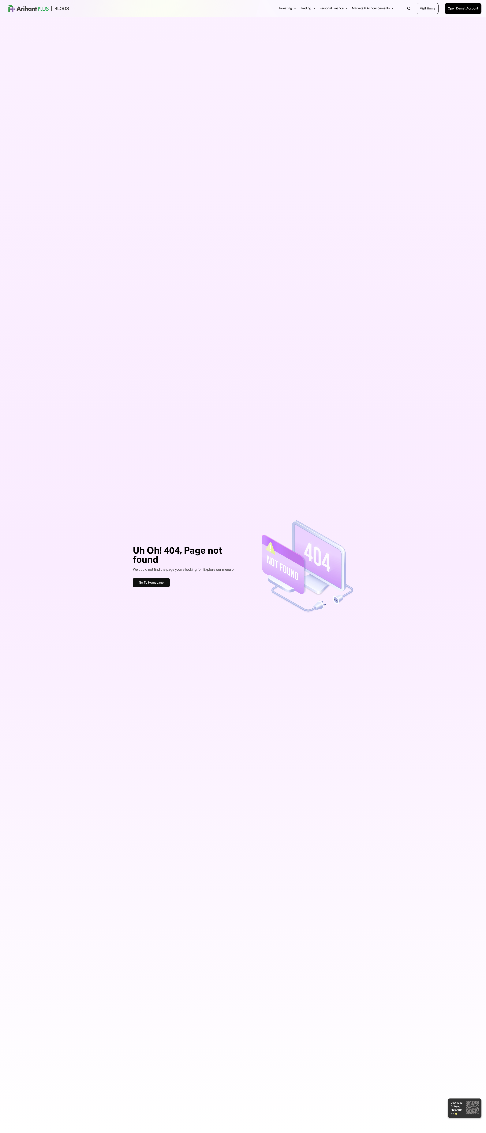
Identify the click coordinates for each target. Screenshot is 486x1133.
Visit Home (427, 8)
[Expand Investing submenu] (295, 8)
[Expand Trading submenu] (314, 8)
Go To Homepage (151, 583)
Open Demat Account (463, 8)
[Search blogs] (409, 8)
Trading (305, 8)
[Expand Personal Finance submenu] (346, 8)
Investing (285, 8)
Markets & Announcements (371, 8)
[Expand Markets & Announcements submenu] (393, 8)
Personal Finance (332, 8)
